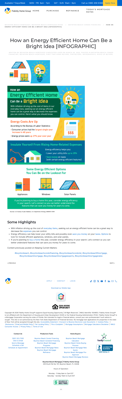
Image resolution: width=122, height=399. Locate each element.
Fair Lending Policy (42, 324)
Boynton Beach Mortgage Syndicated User (41, 52)
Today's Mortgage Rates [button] (98, 10)
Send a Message (18, 343)
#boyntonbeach (22, 253)
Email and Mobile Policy (24, 324)
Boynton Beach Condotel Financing (47, 341)
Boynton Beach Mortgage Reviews (75, 357)
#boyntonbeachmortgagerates (88, 256)
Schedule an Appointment (18, 348)
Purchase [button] (53, 11)
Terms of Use (38, 327)
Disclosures (9, 324)
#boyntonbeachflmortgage (94, 253)
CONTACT (61, 281)
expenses (27, 231)
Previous (12, 263)
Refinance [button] (72, 11)
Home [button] (36, 11)
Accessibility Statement (49, 322)
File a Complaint (57, 324)
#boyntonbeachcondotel (70, 253)
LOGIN (73, 281)
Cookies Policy (103, 322)
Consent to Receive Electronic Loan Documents (77, 322)
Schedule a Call (18, 345)
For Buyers (75, 54)
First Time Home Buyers (57, 54)
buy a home (35, 240)
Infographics (89, 54)
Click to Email (18, 341)
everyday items (50, 228)
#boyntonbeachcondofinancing (44, 253)
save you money (79, 234)
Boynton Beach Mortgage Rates (46, 348)
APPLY (49, 281)
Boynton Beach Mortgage (32, 54)
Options (104, 234)
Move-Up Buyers (105, 54)
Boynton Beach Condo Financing (47, 338)
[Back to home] (18, 10)
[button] (61, 389)
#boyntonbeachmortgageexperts (59, 256)
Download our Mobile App (60, 288)
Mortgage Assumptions (74, 324)
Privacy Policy (26, 327)
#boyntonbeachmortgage (31, 256)
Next (111, 263)
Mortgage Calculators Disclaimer (97, 324)
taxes (97, 234)
